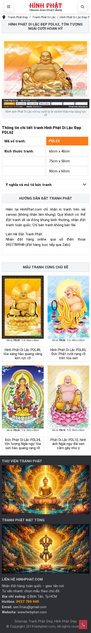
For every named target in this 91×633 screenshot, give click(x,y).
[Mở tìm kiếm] (83, 7)
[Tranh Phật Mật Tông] (45, 549)
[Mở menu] (9, 7)
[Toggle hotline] (83, 624)
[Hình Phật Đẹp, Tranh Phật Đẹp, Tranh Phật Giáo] (45, 7)
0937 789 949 (27, 602)
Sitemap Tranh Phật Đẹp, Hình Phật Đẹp (45, 621)
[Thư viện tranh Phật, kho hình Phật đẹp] (45, 489)
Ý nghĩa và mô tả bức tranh (29, 185)
